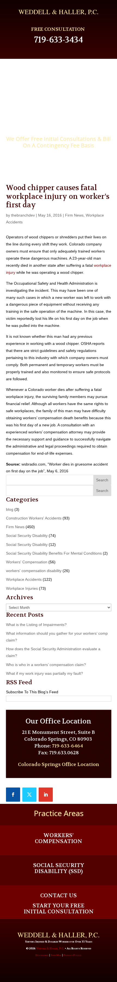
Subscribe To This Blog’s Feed (32, 692)
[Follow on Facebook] (13, 795)
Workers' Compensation (26, 562)
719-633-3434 (58, 39)
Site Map (56, 955)
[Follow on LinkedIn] (46, 795)
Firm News (74, 215)
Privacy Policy (72, 955)
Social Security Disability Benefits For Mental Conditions (54, 553)
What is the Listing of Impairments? (36, 624)
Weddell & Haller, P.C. (50, 948)
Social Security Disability (27, 535)
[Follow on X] (29, 795)
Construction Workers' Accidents (33, 518)
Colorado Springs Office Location (58, 764)
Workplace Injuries (22, 588)
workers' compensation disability (33, 570)
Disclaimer (42, 955)
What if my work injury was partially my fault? (44, 673)
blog (9, 509)
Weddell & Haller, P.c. (58, 11)
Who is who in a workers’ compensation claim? (46, 664)
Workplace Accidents (24, 579)
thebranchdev (23, 215)
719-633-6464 (67, 746)
